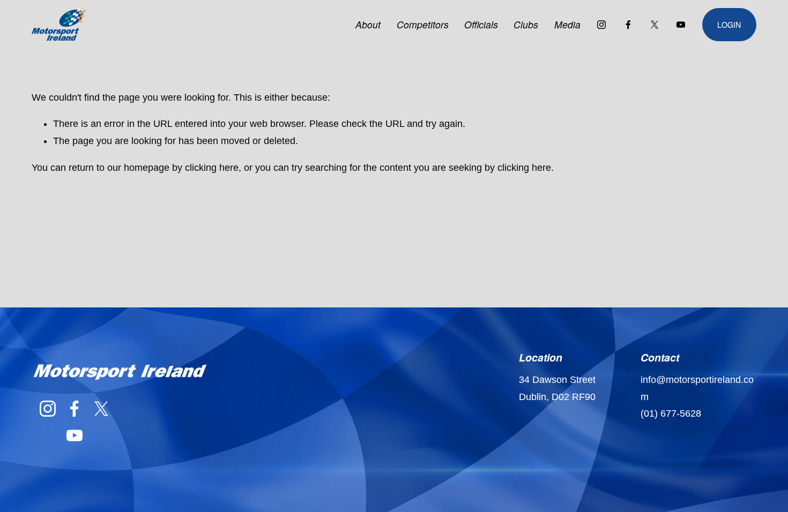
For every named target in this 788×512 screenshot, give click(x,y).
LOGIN (729, 24)
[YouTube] (680, 24)
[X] (654, 24)
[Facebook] (628, 24)
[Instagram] (601, 24)
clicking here (212, 167)
